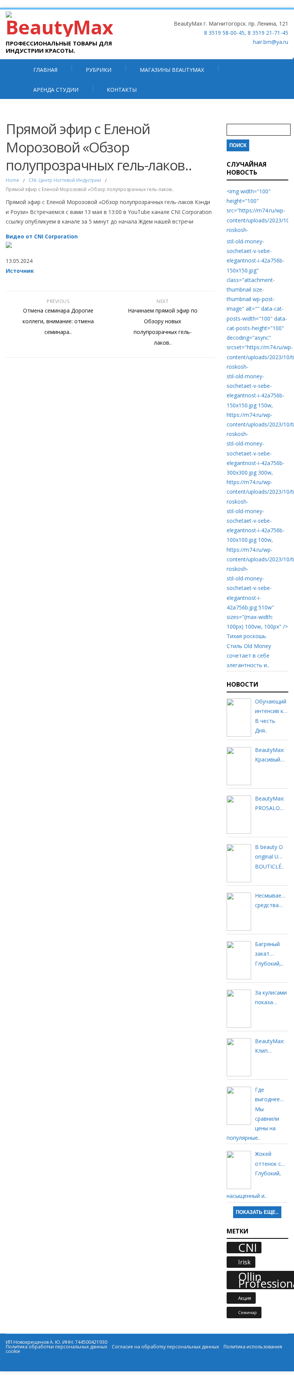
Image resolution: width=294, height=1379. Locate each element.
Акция (244, 1298)
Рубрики (98, 69)
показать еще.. (257, 1212)
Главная (45, 69)
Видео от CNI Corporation (42, 236)
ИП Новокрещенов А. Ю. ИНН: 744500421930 (56, 1342)
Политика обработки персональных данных (56, 1346)
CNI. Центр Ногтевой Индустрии (65, 180)
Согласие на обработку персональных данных (165, 1346)
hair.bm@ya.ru (270, 41)
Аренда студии (55, 89)
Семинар (247, 1312)
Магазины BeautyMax (172, 69)
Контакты (122, 89)
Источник (20, 270)
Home (12, 180)
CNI (247, 1247)
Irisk (244, 1262)
